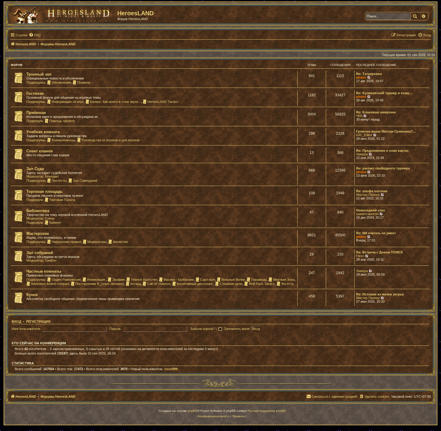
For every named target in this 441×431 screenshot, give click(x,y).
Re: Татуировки (369, 74)
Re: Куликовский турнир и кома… (384, 93)
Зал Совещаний (85, 180)
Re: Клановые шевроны (376, 112)
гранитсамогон (367, 214)
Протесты (59, 180)
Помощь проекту (62, 121)
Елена (49, 218)
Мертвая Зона (284, 279)
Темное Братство (144, 279)
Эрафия (118, 279)
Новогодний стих (370, 210)
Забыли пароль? (202, 329)
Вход (16, 321)
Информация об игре (68, 101)
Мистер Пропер (368, 194)
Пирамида (259, 279)
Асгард (135, 284)
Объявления (61, 82)
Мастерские (37, 233)
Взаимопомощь (63, 140)
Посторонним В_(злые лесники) (99, 284)
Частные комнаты (43, 271)
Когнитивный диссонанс (195, 284)
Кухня (32, 294)
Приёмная (36, 112)
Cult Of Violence (158, 284)
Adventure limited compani (50, 284)
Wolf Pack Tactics (262, 284)
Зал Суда (35, 168)
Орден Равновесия (66, 279)
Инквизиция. (96, 279)
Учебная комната (43, 132)
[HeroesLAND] (61, 14)
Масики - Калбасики (179, 279)
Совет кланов (39, 151)
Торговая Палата (62, 200)
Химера (362, 154)
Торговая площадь (44, 191)
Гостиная (35, 93)
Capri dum (207, 279)
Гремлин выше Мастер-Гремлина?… (386, 131)
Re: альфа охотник (372, 191)
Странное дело (231, 284)
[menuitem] (35, 35)
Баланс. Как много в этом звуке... (115, 101)
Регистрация (38, 321)
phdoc (361, 77)
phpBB (192, 410)
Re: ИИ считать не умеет (376, 233)
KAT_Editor (364, 135)
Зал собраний (39, 252)
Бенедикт (52, 176)
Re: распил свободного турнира (383, 168)
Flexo (360, 256)
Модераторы (96, 242)
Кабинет (55, 222)
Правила (83, 82)
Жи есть (287, 284)
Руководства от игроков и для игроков (111, 140)
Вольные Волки (233, 279)
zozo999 (171, 369)
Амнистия (120, 242)
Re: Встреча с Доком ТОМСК (379, 252)
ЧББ (359, 116)
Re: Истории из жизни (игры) (380, 294)
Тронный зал (38, 74)
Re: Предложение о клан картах (382, 150)
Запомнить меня (237, 329)
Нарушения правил (66, 242)
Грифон (50, 260)
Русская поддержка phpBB (267, 410)
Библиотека (37, 210)
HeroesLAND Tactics (162, 101)
